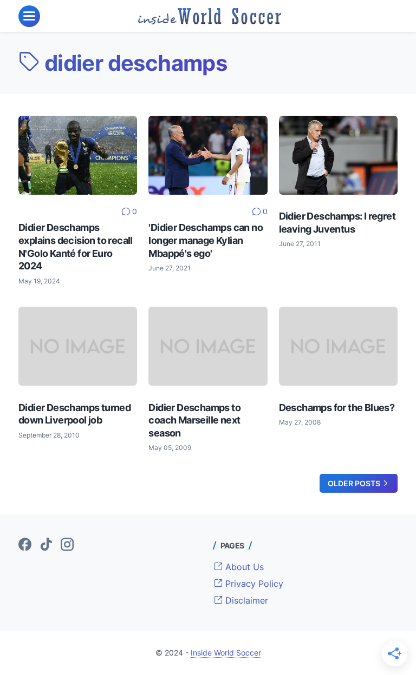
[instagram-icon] (67, 545)
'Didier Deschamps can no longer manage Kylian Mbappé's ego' (205, 240)
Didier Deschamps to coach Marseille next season (194, 420)
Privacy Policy (253, 583)
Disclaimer (245, 600)
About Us (243, 566)
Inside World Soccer (226, 652)
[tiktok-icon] (46, 545)
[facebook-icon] (24, 545)
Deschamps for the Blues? (337, 407)
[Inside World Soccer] (210, 16)
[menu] (29, 16)
